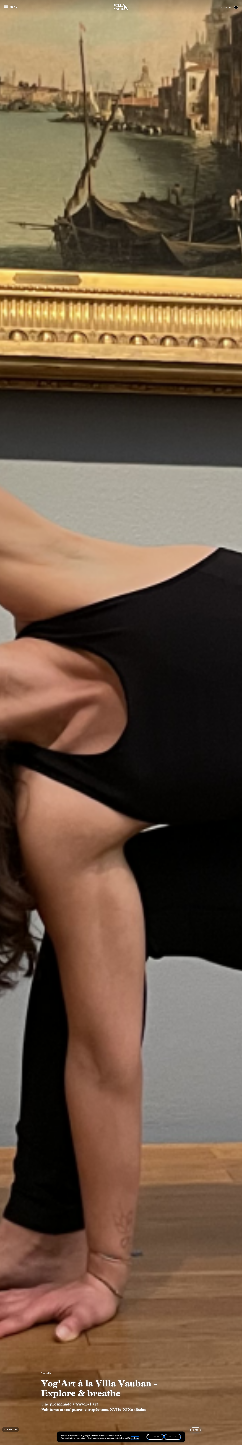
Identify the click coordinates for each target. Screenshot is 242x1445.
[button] (10, 6)
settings (135, 1438)
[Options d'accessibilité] (236, 7)
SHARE (195, 1430)
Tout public (46, 1373)
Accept (155, 1437)
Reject (172, 1437)
